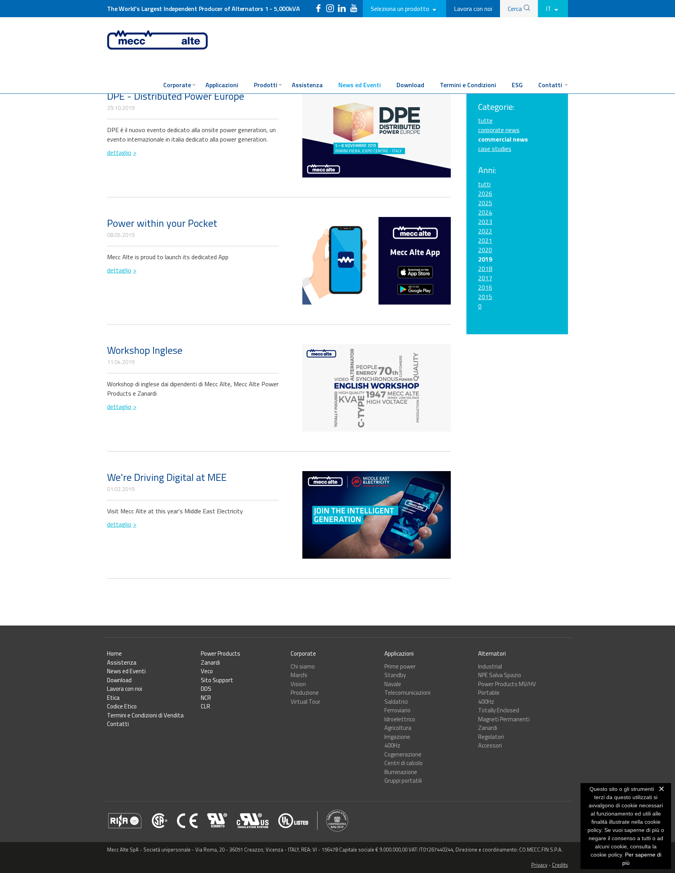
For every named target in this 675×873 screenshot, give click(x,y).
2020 (485, 250)
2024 (485, 212)
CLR (205, 706)
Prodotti (265, 85)
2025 (485, 203)
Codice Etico (122, 706)
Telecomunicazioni (407, 692)
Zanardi (210, 662)
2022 (485, 231)
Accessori (490, 745)
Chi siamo (303, 666)
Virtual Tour (305, 701)
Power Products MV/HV (507, 683)
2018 (485, 268)
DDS (206, 688)
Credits (560, 865)
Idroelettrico (399, 719)
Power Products (220, 653)
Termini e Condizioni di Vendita (145, 715)
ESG (517, 85)
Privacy (539, 865)
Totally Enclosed (498, 710)
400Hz (392, 745)
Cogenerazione (402, 754)
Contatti (550, 85)
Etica (113, 697)
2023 (485, 221)
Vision (298, 683)
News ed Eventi (359, 85)
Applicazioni (221, 85)
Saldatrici (396, 701)
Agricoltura (397, 727)
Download (410, 85)
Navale (392, 683)
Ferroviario (397, 710)
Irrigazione (397, 736)
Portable (489, 692)
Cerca (515, 8)
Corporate (177, 85)
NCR (206, 697)
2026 (485, 193)
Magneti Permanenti (504, 719)
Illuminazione (400, 771)
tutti (484, 184)
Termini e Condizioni (468, 85)
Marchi (299, 674)
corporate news (499, 129)
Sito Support (217, 680)
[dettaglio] (376, 133)
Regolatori (491, 736)
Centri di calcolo (403, 762)
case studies (494, 148)
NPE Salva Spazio (499, 674)
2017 (485, 278)
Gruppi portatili (403, 780)
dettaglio (119, 152)
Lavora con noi (473, 8)
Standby (395, 674)
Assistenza (307, 85)
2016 (485, 287)
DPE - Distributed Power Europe (175, 96)
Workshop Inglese (144, 350)
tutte (485, 120)
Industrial (490, 666)
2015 (485, 296)
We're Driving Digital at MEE (167, 477)
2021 (485, 240)
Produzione (305, 692)
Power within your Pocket (162, 223)
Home (114, 653)
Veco (207, 671)
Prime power (400, 666)
